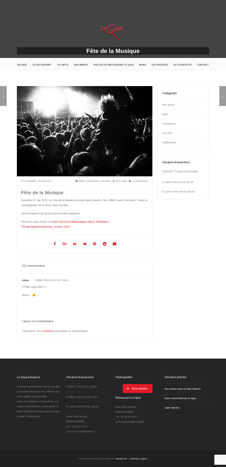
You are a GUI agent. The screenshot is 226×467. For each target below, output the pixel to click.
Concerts (106, 181)
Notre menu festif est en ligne (180, 398)
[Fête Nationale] (3, 96)
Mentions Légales (138, 459)
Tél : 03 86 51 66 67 (77, 426)
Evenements (93, 181)
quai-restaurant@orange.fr (80, 431)
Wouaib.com (121, 459)
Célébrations (169, 142)
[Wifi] (222, 96)
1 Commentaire (139, 181)
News (81, 181)
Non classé (168, 104)
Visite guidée (139, 388)
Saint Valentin (172, 407)
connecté (47, 331)
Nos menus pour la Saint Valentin (183, 389)
